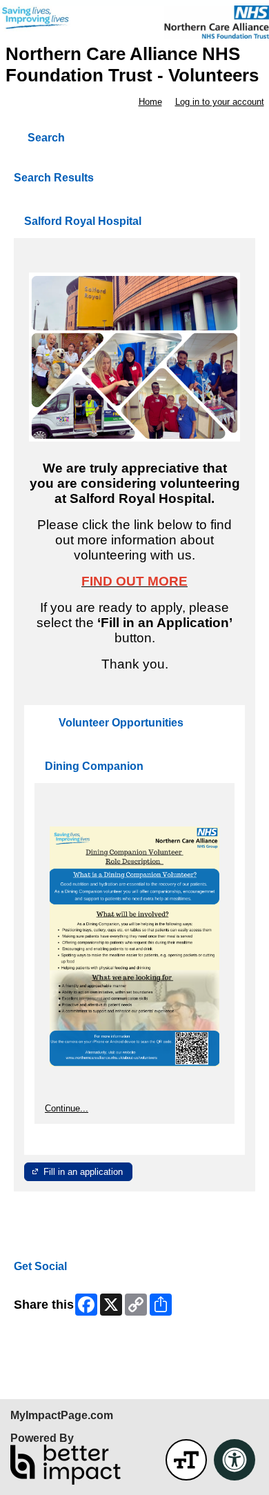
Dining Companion (94, 766)
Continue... (66, 1108)
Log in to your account (219, 102)
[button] (186, 1460)
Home (150, 102)
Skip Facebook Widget (59, 1339)
